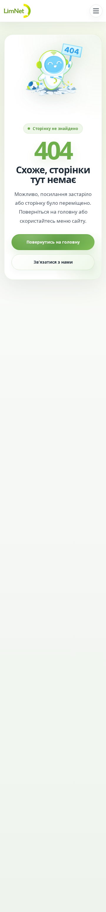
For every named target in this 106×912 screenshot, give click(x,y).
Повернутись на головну (53, 242)
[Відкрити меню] (96, 10)
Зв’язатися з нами (53, 262)
